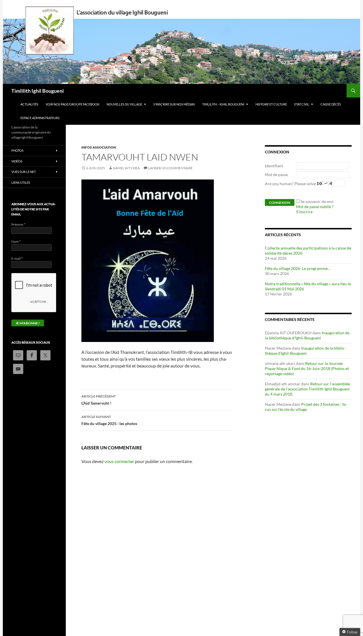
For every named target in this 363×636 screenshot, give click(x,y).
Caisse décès (330, 104)
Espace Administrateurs (40, 118)
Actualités (29, 104)
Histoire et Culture (271, 104)
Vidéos (16, 161)
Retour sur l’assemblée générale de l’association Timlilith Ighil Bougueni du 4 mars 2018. (307, 388)
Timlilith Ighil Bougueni (37, 91)
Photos (17, 150)
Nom (16, 241)
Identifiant (274, 165)
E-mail (17, 258)
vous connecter (119, 461)
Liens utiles (20, 182)
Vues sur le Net (23, 172)
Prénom (18, 224)
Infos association (98, 147)
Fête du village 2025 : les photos (109, 420)
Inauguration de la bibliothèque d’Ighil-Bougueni (307, 335)
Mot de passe (276, 174)
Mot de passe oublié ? (315, 206)
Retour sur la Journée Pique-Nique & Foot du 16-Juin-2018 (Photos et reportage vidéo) (307, 368)
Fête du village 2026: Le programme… (297, 268)
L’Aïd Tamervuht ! (98, 399)
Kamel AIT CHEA (126, 168)
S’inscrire (304, 211)
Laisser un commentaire (170, 168)
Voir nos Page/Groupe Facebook (72, 104)
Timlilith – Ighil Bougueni (223, 104)
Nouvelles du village (124, 104)
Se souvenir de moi (317, 201)
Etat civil (301, 104)
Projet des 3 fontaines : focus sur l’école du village (306, 407)
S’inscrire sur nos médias (174, 104)
